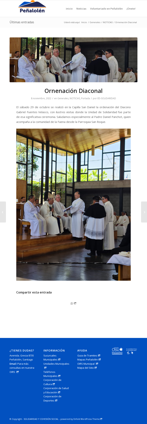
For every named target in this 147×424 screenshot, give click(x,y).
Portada (85, 98)
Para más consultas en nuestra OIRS (22, 368)
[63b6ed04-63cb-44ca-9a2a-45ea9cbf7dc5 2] (73, 59)
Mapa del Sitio (85, 367)
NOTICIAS (75, 98)
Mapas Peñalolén (87, 359)
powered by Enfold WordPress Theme (80, 419)
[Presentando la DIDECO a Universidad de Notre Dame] (144, 212)
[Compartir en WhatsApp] (73, 303)
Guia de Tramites (87, 355)
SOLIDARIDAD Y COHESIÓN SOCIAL (41, 419)
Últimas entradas (22, 22)
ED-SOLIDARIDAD (106, 98)
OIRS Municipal (86, 363)
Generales (63, 98)
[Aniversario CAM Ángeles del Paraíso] (3, 212)
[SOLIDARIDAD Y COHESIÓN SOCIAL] (33, 8)
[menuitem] (69, 8)
